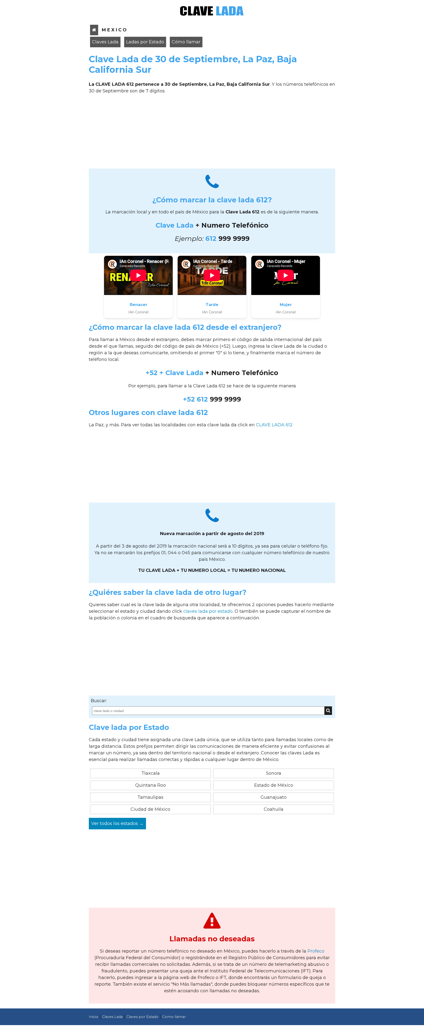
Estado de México (273, 785)
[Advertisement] (212, 133)
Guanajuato (274, 797)
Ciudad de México (150, 809)
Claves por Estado (142, 1017)
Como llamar (174, 1017)
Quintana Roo (150, 785)
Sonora (273, 773)
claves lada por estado (208, 611)
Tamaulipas (150, 797)
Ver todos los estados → (117, 823)
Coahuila (273, 809)
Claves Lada (105, 42)
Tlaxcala (150, 773)
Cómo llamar (186, 42)
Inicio (93, 1017)
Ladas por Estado (145, 42)
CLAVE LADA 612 (274, 425)
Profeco (315, 951)
